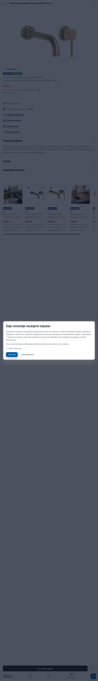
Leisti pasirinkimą (27, 354)
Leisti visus (12, 354)
